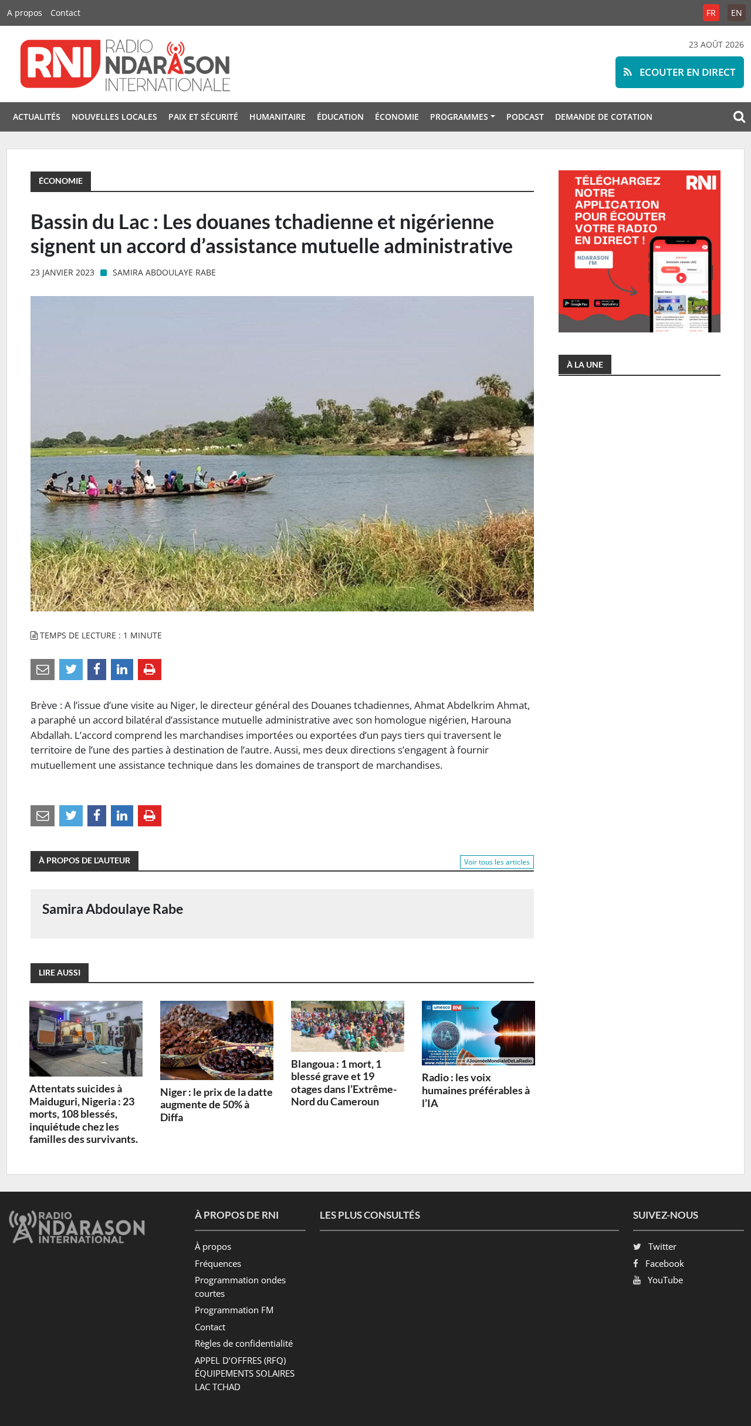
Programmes (459, 116)
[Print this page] (149, 668)
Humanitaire (277, 116)
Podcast (525, 116)
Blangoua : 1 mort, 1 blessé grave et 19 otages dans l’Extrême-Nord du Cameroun (344, 1082)
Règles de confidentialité (244, 1343)
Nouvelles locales (114, 116)
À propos (213, 1246)
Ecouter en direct (686, 72)
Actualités (36, 116)
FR (711, 12)
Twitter (662, 1246)
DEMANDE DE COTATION (603, 116)
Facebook (664, 1263)
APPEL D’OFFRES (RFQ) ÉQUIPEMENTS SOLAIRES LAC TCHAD (245, 1373)
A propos (24, 12)
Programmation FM (234, 1310)
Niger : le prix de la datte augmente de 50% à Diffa (216, 1104)
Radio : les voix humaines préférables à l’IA (476, 1090)
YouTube (665, 1280)
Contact (65, 12)
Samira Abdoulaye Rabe (164, 272)
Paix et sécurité (203, 116)
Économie (397, 116)
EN (736, 12)
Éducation (340, 116)
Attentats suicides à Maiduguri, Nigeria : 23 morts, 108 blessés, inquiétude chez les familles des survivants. (83, 1113)
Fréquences (218, 1263)
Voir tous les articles (497, 862)
